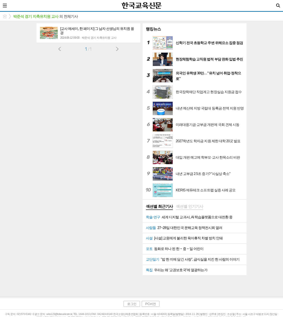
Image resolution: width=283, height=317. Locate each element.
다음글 (117, 49)
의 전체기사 (45, 16)
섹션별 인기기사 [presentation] (189, 206)
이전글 (59, 49)
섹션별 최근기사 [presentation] (159, 206)
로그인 (131, 304)
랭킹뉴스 (153, 29)
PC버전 (150, 304)
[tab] (159, 207)
